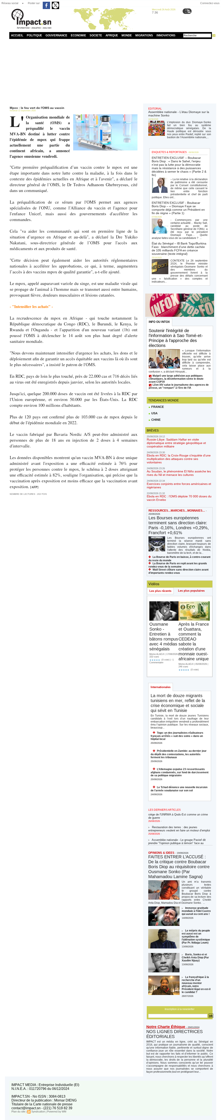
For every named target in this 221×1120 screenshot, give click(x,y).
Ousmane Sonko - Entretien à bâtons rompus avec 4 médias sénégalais (163, 636)
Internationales (160, 687)
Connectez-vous (209, 3)
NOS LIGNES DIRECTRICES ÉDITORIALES (174, 1034)
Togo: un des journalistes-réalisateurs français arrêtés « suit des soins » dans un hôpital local (177, 736)
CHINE (155, 419)
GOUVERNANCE (56, 35)
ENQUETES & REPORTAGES (169, 152)
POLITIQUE (34, 35)
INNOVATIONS (165, 35)
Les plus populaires (191, 590)
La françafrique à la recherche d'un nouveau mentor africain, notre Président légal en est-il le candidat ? (196, 985)
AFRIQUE (112, 35)
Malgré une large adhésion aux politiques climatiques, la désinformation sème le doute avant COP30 (176, 378)
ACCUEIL (17, 35)
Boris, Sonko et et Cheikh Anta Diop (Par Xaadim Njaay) (195, 957)
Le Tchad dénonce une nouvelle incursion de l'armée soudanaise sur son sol (179, 789)
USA (154, 413)
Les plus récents (160, 590)
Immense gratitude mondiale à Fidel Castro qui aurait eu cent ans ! (196, 911)
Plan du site (18, 1111)
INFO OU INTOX (159, 321)
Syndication (38, 1111)
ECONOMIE (78, 35)
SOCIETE (96, 35)
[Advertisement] (110, 71)
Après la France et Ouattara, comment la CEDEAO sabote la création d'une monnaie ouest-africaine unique (193, 641)
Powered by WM (56, 1111)
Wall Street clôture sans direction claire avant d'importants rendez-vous (178, 571)
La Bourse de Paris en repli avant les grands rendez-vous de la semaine (177, 565)
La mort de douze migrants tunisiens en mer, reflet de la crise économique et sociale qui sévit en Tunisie (178, 703)
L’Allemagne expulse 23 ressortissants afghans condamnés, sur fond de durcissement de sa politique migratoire (179, 772)
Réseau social (10, 3)
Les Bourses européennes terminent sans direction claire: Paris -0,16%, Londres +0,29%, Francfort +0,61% (178, 525)
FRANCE (157, 406)
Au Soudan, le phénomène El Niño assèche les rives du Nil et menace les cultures (179, 473)
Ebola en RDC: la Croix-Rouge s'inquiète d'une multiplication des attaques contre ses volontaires (179, 459)
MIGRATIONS (144, 35)
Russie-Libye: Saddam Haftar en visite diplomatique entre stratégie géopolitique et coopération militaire (176, 443)
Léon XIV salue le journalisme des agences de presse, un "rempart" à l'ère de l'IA (179, 386)
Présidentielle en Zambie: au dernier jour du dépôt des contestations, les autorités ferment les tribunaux (179, 754)
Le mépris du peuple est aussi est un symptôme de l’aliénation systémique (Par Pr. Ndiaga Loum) (196, 936)
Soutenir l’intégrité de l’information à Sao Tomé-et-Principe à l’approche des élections (176, 338)
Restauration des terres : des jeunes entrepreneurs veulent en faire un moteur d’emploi (179, 824)
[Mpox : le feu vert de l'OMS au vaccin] (105, 115)
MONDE (127, 35)
